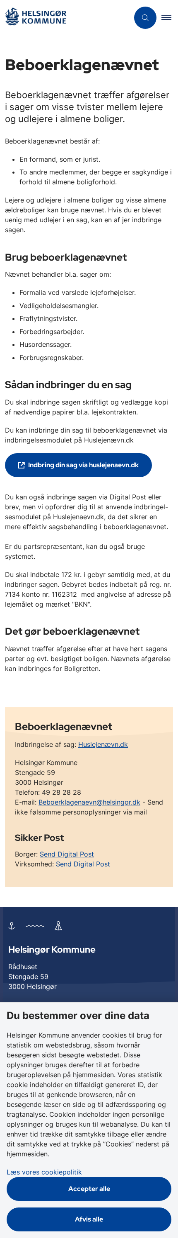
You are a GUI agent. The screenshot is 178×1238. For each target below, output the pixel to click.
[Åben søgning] (145, 18)
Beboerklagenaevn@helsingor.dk (89, 802)
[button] (169, 18)
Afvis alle (89, 1219)
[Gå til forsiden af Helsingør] (64, 17)
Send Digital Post (67, 854)
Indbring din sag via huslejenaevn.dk (83, 465)
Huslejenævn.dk (103, 744)
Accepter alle (89, 1188)
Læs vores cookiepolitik (44, 1172)
